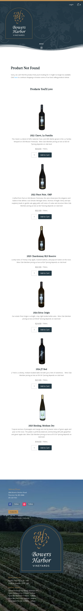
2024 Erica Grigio (41, 312)
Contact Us (13, 512)
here (16, 77)
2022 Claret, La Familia (41, 135)
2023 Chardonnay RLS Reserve (41, 256)
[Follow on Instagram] (24, 504)
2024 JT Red (41, 369)
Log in (71, 4)
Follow (16, 504)
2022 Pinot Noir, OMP (41, 194)
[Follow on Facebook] (10, 504)
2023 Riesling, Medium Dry (41, 425)
